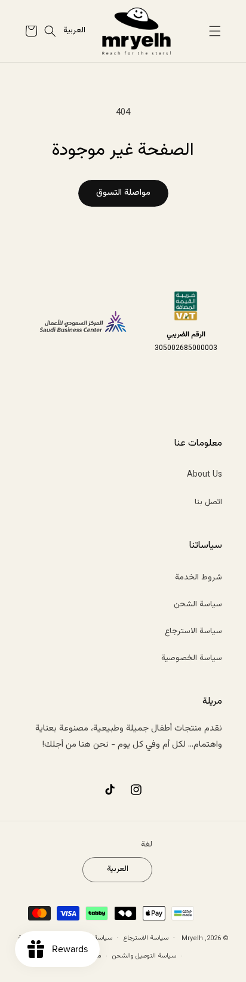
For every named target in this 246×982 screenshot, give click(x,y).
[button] (215, 31)
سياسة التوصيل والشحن (144, 956)
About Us (204, 474)
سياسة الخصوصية (191, 658)
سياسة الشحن (198, 604)
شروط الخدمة (198, 577)
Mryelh (192, 938)
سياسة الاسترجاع (193, 631)
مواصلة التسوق (123, 193)
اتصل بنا (208, 502)
